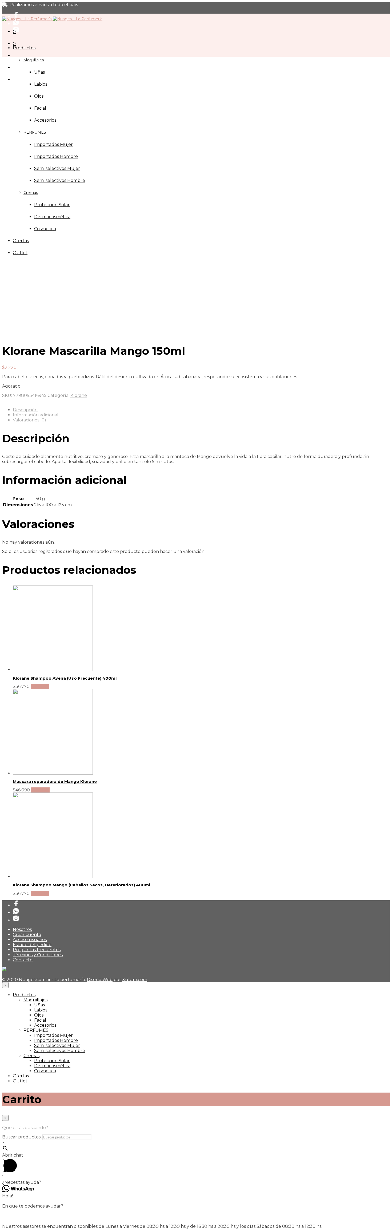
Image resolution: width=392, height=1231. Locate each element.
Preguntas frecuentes (37, 949)
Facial (40, 108)
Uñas (39, 72)
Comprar (40, 686)
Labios (40, 84)
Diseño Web (100, 979)
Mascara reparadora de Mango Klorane (55, 781)
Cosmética (45, 1070)
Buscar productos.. (22, 1137)
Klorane (78, 395)
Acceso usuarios (30, 939)
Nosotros (22, 929)
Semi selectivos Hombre (59, 1050)
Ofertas (21, 1075)
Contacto (23, 959)
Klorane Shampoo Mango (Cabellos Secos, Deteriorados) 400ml (81, 884)
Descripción (25, 409)
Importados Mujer (53, 1035)
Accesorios (45, 1025)
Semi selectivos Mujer (57, 1045)
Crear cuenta (27, 934)
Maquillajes (33, 60)
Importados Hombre (56, 1040)
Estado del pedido (32, 944)
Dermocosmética (52, 1065)
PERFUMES (36, 1030)
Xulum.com (134, 979)
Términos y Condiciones (38, 954)
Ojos (38, 96)
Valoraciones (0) (29, 420)
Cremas (31, 1055)
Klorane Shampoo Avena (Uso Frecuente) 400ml (65, 678)
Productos (24, 47)
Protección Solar (52, 1060)
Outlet (20, 1080)
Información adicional (35, 414)
